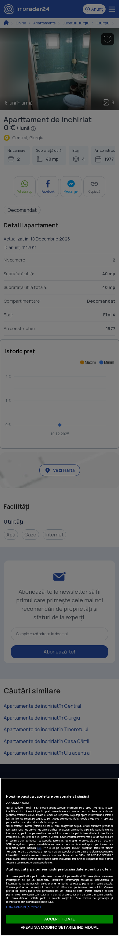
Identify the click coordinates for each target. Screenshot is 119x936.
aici (39, 847)
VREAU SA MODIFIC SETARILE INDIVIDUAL (60, 927)
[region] (59, 857)
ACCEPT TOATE (59, 919)
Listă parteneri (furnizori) (23, 907)
